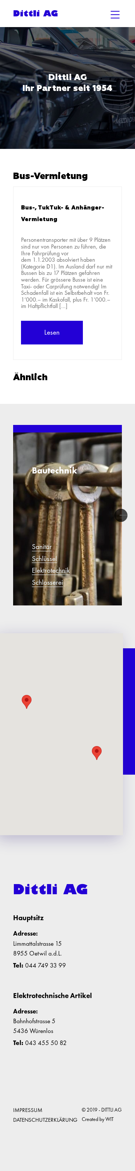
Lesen (52, 332)
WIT (109, 1119)
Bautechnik (54, 470)
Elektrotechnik (51, 571)
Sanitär (42, 547)
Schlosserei (47, 583)
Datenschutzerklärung (45, 1119)
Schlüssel (44, 559)
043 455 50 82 (46, 1043)
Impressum (27, 1110)
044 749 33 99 (45, 965)
